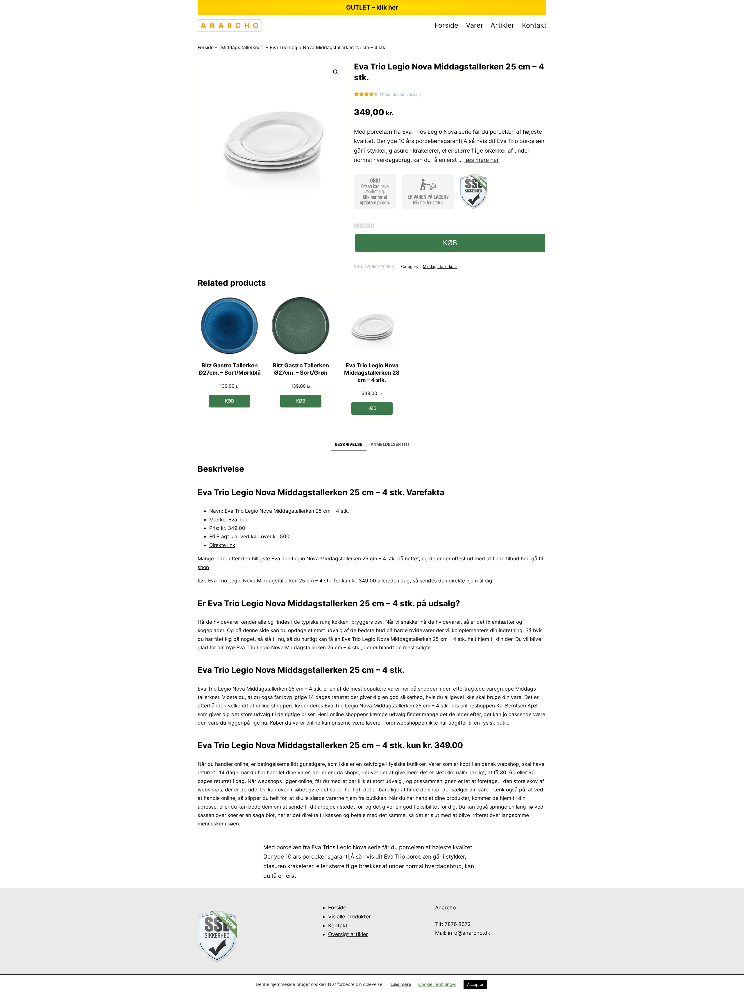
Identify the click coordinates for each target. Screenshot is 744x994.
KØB (450, 243)
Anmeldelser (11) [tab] (390, 444)
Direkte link (222, 545)
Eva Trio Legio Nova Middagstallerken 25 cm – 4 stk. (270, 581)
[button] (335, 72)
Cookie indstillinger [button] (437, 984)
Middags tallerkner (241, 47)
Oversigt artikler (348, 934)
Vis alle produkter (349, 916)
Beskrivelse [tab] (348, 444)
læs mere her (481, 159)
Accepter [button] (475, 984)
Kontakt (338, 926)
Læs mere (401, 984)
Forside (206, 47)
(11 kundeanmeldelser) (400, 94)
